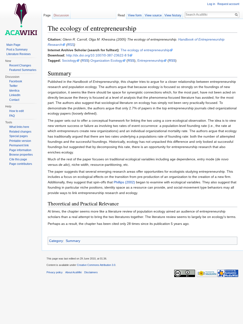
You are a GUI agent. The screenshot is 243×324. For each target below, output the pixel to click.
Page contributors (20, 164)
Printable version (20, 141)
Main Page (13, 44)
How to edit (16, 111)
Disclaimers (91, 272)
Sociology (69, 60)
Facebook (15, 81)
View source (153, 15)
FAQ (12, 115)
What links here (19, 127)
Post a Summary (17, 49)
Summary (73, 241)
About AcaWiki (73, 272)
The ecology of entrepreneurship (145, 50)
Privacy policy (55, 272)
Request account (228, 4)
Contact (14, 100)
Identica (14, 90)
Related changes (20, 131)
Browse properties (21, 154)
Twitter (13, 86)
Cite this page (18, 159)
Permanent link (19, 145)
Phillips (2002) (124, 182)
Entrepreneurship (150, 60)
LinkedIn (14, 95)
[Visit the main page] (21, 19)
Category (56, 241)
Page (47, 15)
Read (121, 15)
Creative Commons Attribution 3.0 (96, 265)
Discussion (61, 15)
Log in (211, 4)
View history (172, 15)
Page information (20, 150)
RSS (70, 44)
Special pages (18, 136)
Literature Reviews (18, 54)
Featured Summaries (22, 70)
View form (135, 15)
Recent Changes (20, 65)
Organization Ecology (106, 60)
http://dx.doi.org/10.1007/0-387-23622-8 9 (97, 55)
